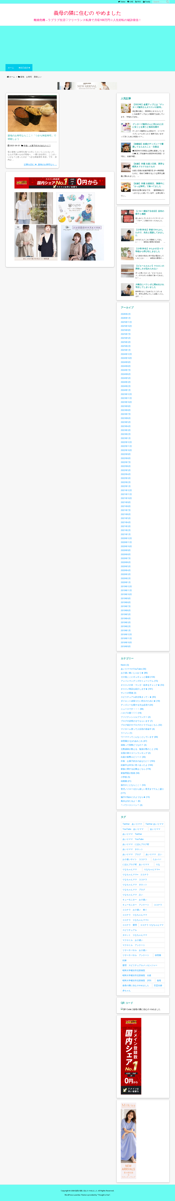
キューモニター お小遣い (134, 899)
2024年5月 (126, 378)
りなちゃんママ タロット (134, 884)
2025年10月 (126, 326)
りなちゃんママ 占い (132, 894)
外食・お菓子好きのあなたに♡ (37, 145)
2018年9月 (126, 646)
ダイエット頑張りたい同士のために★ (140, 700)
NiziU (125, 664)
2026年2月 (126, 314)
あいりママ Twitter (132, 834)
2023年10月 (126, 402)
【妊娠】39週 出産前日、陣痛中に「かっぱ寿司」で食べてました (148, 185)
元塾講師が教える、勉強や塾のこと (139, 749)
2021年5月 (126, 518)
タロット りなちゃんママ (134, 935)
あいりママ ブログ (131, 854)
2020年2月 (126, 578)
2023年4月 (126, 426)
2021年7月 (126, 510)
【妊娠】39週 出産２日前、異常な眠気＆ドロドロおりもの (148, 165)
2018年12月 (126, 634)
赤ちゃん (126, 990)
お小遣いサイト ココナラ (134, 859)
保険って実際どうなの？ (134, 745)
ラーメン (126, 733)
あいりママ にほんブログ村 (135, 844)
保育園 (158, 955)
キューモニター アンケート (135, 904)
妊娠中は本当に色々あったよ (137, 765)
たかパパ (157, 859)
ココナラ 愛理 (129, 925)
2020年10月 (126, 546)
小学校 (125, 777)
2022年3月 (126, 478)
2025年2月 (126, 346)
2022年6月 (126, 466)
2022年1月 (126, 486)
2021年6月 (126, 514)
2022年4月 (126, 474)
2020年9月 (126, 550)
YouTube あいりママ (132, 829)
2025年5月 (126, 338)
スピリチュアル (129, 930)
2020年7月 (126, 558)
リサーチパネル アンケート (135, 955)
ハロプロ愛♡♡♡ (131, 712)
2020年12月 (126, 538)
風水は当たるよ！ (130, 801)
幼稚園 (126, 781)
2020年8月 (126, 554)
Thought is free (103, 1195)
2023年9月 (126, 406)
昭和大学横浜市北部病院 (133, 970)
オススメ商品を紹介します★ (137, 688)
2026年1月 (126, 318)
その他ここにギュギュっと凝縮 (138, 676)
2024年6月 (126, 374)
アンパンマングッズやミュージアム (139, 680)
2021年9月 (126, 502)
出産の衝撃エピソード (133, 757)
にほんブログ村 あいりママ (135, 864)
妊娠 (124, 960)
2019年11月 (126, 590)
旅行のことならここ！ (133, 785)
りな (158, 864)
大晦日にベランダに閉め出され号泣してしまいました (149, 285)
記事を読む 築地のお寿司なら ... (40, 164)
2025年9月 (126, 330)
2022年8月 (126, 458)
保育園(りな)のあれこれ (134, 741)
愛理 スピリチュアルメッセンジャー (139, 965)
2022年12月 (126, 442)
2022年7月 (126, 462)
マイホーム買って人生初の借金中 (138, 729)
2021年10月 (126, 498)
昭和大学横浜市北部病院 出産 (136, 975)
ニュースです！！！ (132, 709)
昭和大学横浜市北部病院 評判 (136, 980)
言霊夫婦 (158, 985)
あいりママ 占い (154, 854)
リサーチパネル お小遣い (134, 950)
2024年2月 (126, 386)
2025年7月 (126, 334)
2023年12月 (126, 394)
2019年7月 (126, 606)
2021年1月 (126, 534)
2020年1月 (126, 582)
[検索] (167, 1)
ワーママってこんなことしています (139, 736)
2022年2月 (126, 482)
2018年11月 (126, 638)
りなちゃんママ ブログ (133, 889)
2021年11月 (126, 494)
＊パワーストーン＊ (131, 805)
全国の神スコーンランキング (136, 753)
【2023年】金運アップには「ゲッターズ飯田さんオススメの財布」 (148, 105)
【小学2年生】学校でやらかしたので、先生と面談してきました (149, 232)
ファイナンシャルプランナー (136, 717)
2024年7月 (126, 370)
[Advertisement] (87, 45)
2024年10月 (126, 358)
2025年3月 (126, 342)
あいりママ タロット (132, 849)
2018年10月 (126, 642)
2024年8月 (126, 366)
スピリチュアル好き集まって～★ (138, 697)
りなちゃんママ (129, 869)
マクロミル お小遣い (132, 940)
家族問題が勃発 (130, 773)
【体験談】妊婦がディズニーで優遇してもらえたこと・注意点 (147, 145)
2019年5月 (126, 614)
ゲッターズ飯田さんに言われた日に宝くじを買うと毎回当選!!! (147, 125)
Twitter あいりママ (132, 824)
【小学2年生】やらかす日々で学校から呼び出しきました (149, 250)
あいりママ (155, 829)
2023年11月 (126, 398)
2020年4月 (126, 570)
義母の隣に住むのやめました (135, 985)
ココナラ (158, 904)
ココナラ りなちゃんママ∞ (135, 920)
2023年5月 (126, 422)
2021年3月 (126, 526)
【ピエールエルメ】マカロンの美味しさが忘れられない (149, 267)
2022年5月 (126, 470)
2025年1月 (126, 350)
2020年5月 (126, 566)
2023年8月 (126, 410)
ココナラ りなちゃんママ (134, 914)
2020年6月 (126, 562)
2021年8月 (126, 506)
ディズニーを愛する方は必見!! (137, 704)
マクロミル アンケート (133, 945)
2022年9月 (126, 454)
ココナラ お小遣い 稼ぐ (134, 909)
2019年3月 (126, 622)
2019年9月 (126, 598)
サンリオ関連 (128, 692)
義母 (159, 980)
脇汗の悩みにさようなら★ (135, 797)
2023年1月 (126, 438)
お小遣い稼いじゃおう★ (134, 672)
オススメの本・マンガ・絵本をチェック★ (142, 685)
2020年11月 (126, 542)
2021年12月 (126, 490)
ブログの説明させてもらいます (137, 721)
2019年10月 (126, 594)
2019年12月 (126, 586)
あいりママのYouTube (133, 668)
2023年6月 (126, 418)
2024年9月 (126, 362)
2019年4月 (126, 618)
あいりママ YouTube (132, 839)
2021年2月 (126, 530)
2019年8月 (126, 602)
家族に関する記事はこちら (136, 769)
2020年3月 (126, 574)
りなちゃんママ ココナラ (134, 879)
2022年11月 (126, 446)
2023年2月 (126, 434)
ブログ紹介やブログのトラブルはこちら (141, 724)
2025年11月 (126, 322)
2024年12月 (126, 354)
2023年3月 (126, 430)
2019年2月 (126, 626)
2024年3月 (126, 382)
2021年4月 (126, 522)
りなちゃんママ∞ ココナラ (135, 874)
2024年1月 (126, 390)
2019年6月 (126, 610)
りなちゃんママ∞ (152, 869)
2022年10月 (126, 450)
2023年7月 (126, 414)
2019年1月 (126, 630)
